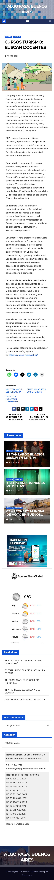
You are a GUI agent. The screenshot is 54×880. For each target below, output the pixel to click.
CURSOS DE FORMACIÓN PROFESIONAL (12, 399)
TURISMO (17, 37)
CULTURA (18, 451)
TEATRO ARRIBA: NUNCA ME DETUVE (25, 484)
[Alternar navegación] (27, 21)
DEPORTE (18, 508)
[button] (50, 21)
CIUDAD (8, 37)
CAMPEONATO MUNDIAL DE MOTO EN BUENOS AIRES (25, 514)
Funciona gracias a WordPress (19, 872)
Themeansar (27, 875)
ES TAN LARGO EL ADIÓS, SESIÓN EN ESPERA (25, 456)
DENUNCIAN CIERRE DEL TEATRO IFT (25, 699)
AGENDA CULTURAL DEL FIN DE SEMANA (37, 417)
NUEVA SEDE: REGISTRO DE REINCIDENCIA (16, 417)
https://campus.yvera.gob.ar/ (23, 355)
